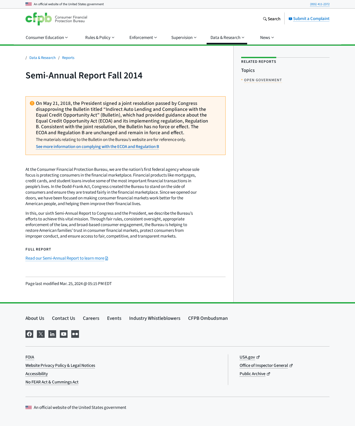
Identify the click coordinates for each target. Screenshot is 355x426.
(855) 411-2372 (320, 4)
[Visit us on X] (41, 333)
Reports (68, 57)
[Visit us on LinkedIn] (52, 333)
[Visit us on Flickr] (75, 333)
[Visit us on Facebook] (29, 333)
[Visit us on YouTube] (64, 333)
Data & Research (42, 57)
